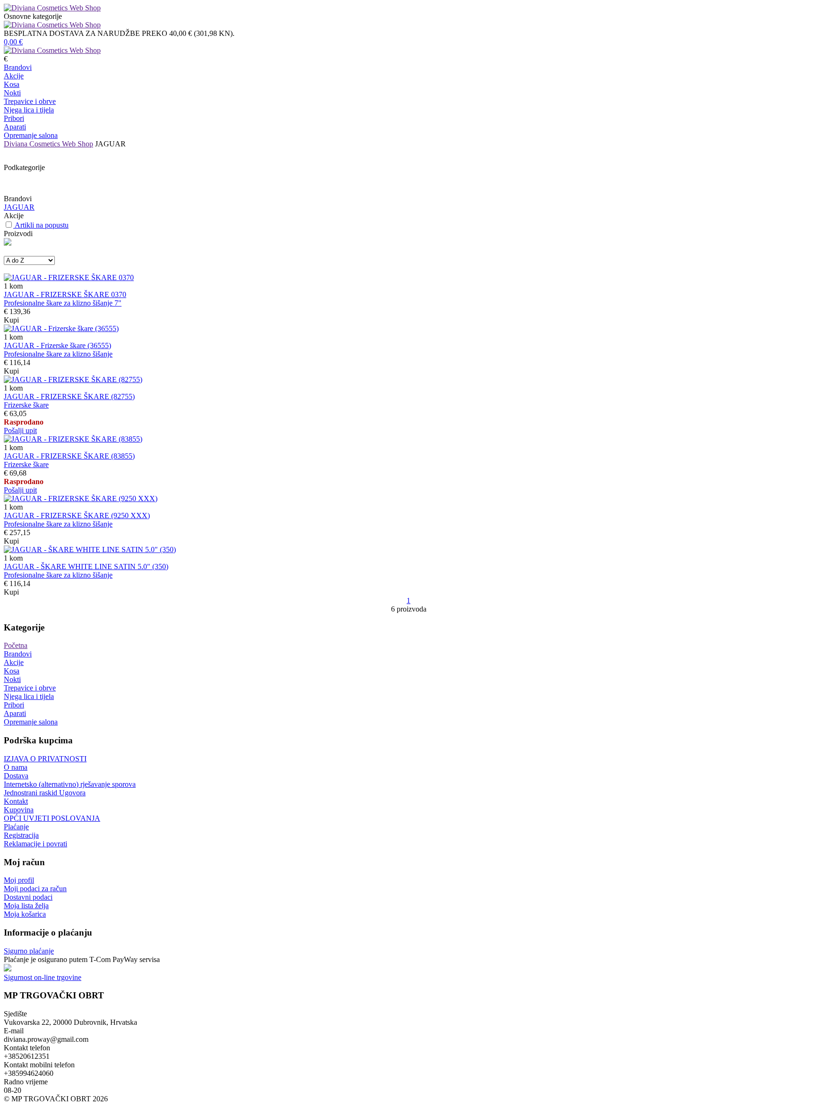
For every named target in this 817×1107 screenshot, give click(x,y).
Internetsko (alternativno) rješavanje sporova (70, 784)
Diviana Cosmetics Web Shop (48, 144)
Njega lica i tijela (29, 110)
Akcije (14, 76)
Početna (15, 645)
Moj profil (19, 880)
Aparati (15, 127)
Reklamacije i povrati (35, 844)
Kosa (11, 84)
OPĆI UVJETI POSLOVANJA (52, 818)
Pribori (14, 118)
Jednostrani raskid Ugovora (45, 793)
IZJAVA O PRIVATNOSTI (45, 759)
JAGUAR (19, 207)
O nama (15, 767)
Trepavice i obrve (30, 101)
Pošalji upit (20, 430)
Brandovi (18, 67)
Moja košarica (25, 914)
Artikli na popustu (42, 225)
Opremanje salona (31, 135)
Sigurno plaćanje (29, 951)
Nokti (12, 93)
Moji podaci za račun (35, 889)
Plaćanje (16, 827)
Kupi (11, 320)
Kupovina (19, 810)
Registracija (21, 835)
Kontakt (16, 801)
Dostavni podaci (28, 897)
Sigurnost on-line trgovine (42, 977)
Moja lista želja (26, 906)
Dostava (16, 776)
